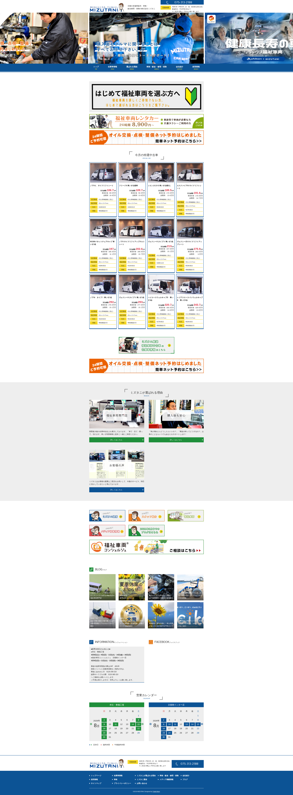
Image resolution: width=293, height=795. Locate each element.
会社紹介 (179, 68)
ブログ (185, 779)
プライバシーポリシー (122, 783)
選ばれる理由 (131, 68)
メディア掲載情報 (166, 779)
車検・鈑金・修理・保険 (156, 68)
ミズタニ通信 (142, 779)
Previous (91, 724)
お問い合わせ (142, 783)
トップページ (96, 775)
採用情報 (196, 68)
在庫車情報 (112, 68)
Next (142, 724)
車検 (115, 779)
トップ (96, 68)
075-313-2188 (183, 2)
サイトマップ (96, 783)
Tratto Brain (156, 791)
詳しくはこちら (116, 440)
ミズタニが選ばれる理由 (146, 775)
